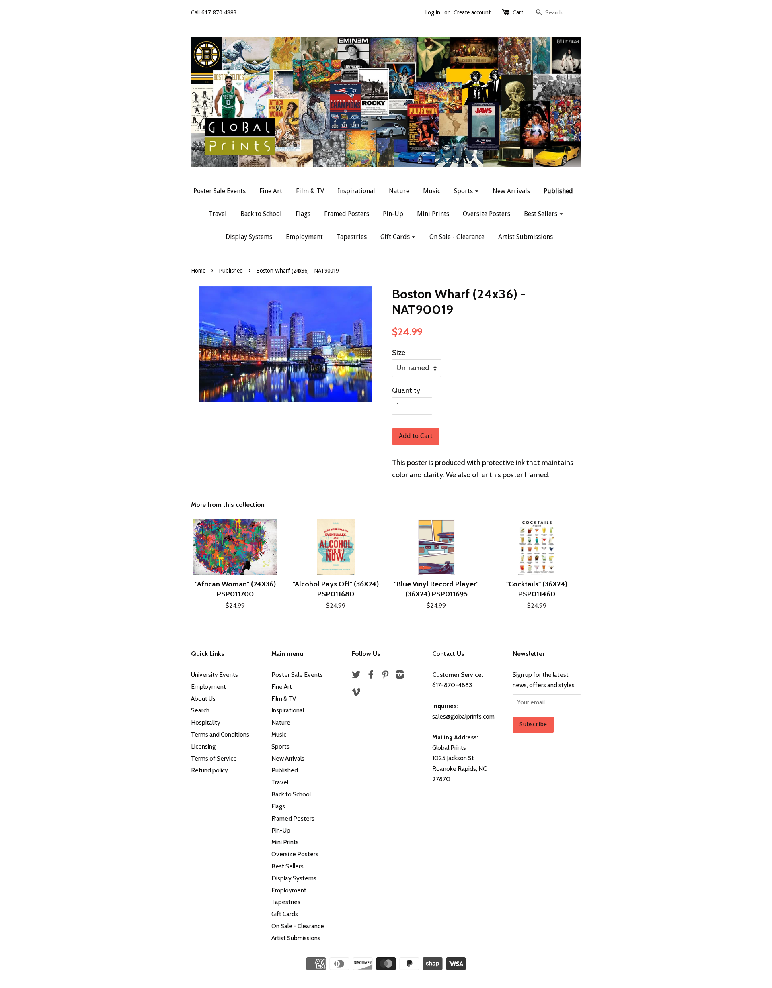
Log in (432, 12)
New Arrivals (511, 191)
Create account (472, 12)
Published (558, 191)
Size (398, 352)
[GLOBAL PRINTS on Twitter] (356, 676)
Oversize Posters (486, 214)
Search (200, 710)
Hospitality (205, 722)
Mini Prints (433, 214)
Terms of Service (214, 758)
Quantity (406, 390)
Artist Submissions (525, 237)
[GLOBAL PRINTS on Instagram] (399, 676)
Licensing (203, 746)
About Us (203, 698)
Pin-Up (393, 214)
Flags (303, 214)
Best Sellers (541, 214)
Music (431, 191)
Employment (304, 237)
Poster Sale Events (219, 191)
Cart (518, 12)
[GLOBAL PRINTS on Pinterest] (385, 676)
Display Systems (249, 237)
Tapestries (352, 237)
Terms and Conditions (220, 734)
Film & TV (310, 191)
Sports (464, 191)
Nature (399, 191)
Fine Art (270, 191)
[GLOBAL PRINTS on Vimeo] (356, 693)
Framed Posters (346, 214)
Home (198, 270)
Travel (218, 214)
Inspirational (356, 191)
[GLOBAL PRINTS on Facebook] (370, 676)
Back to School (261, 214)
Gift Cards (395, 237)
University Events (214, 674)
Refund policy (209, 770)
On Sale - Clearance (457, 237)
